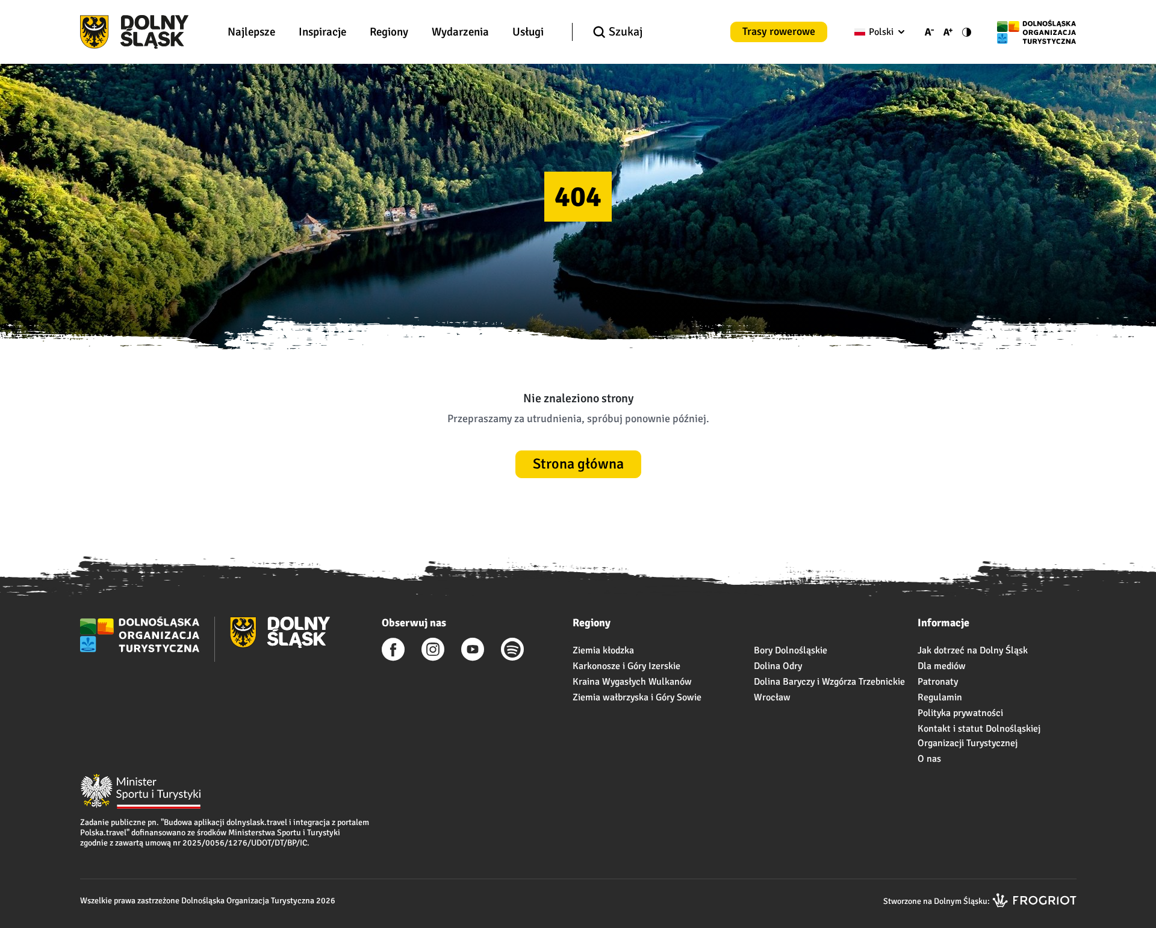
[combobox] (877, 32)
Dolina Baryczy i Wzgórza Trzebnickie (829, 682)
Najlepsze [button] (251, 32)
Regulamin (940, 697)
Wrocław (772, 697)
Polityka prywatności (960, 713)
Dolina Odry (778, 666)
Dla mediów (942, 666)
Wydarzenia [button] (460, 32)
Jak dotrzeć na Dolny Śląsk (973, 650)
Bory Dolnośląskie (790, 650)
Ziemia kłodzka (603, 650)
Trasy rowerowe (778, 31)
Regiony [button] (389, 32)
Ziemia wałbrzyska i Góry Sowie (637, 697)
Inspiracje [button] (322, 32)
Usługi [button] (528, 32)
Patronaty (938, 682)
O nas (929, 759)
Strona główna (578, 464)
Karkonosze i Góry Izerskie (626, 666)
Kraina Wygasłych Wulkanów (632, 682)
